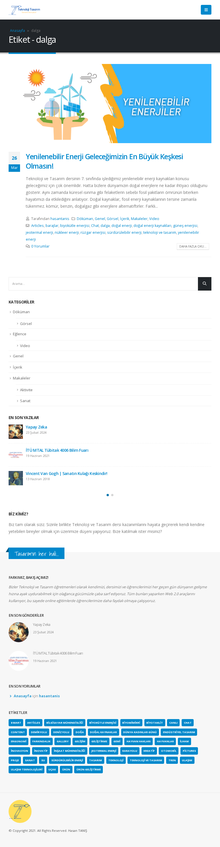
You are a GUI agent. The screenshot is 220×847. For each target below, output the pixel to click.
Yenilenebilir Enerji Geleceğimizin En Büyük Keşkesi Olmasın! (104, 161)
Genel (100, 218)
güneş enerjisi (185, 225)
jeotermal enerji (39, 232)
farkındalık (41, 741)
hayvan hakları (139, 741)
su (43, 760)
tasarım (95, 760)
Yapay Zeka (36, 427)
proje (15, 760)
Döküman (85, 218)
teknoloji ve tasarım (159, 232)
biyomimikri (131, 723)
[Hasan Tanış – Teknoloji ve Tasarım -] (24, 9)
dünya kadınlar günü (140, 732)
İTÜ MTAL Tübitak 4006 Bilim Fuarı (57, 450)
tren (172, 760)
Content (18, 732)
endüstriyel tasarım (179, 732)
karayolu (129, 751)
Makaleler (139, 218)
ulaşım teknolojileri (26, 769)
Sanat (25, 400)
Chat (95, 225)
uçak (52, 769)
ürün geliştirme (88, 769)
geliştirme (99, 741)
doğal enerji (121, 225)
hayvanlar (165, 741)
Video (154, 218)
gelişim (80, 741)
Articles (37, 225)
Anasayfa (17, 30)
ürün (66, 769)
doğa (80, 732)
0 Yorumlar (40, 246)
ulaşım (187, 760)
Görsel (112, 218)
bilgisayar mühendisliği (64, 723)
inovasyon (19, 751)
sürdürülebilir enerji (124, 232)
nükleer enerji (67, 232)
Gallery (62, 741)
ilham (184, 741)
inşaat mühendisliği (69, 751)
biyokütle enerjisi (74, 225)
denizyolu (61, 732)
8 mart (16, 723)
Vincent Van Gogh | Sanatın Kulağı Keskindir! (66, 473)
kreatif (149, 751)
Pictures (189, 751)
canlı (173, 723)
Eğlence (19, 333)
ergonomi (18, 741)
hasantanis (59, 218)
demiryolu (39, 732)
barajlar (52, 225)
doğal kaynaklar (103, 732)
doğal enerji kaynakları (152, 225)
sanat (30, 760)
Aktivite (26, 389)
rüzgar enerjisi (92, 232)
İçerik (124, 218)
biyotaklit (154, 723)
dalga (105, 225)
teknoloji (115, 760)
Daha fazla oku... (193, 246)
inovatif (41, 751)
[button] (107, 495)
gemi (116, 741)
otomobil (168, 751)
